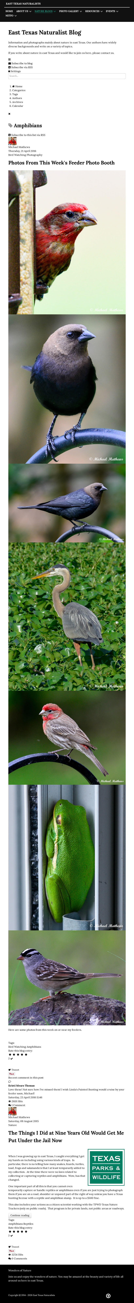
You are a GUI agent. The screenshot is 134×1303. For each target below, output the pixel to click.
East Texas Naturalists (23, 3)
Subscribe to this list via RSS (28, 135)
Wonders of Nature (19, 1270)
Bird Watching (17, 154)
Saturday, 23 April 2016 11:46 (25, 1097)
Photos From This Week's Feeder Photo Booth (61, 162)
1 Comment (18, 1105)
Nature (12, 1125)
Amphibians (34, 1046)
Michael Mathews (19, 147)
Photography (34, 154)
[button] (14, 71)
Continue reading (19, 1215)
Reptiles (28, 1223)
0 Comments (19, 1258)
